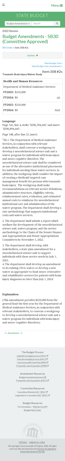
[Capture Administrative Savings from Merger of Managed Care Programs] (21, 333)
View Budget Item (53, 63)
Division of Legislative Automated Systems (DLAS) (38, 450)
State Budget (32, 15)
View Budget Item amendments (47, 66)
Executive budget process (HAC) (31, 359)
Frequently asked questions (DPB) (31, 366)
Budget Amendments (18, 23)
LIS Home (23, 442)
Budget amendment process (31, 377)
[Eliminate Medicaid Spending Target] (6, 333)
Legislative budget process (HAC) (31, 356)
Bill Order (7, 47)
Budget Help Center (32, 410)
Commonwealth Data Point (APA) (31, 362)
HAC (37, 392)
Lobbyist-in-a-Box (37, 442)
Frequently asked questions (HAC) (31, 380)
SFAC (43, 392)
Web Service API (40, 407)
